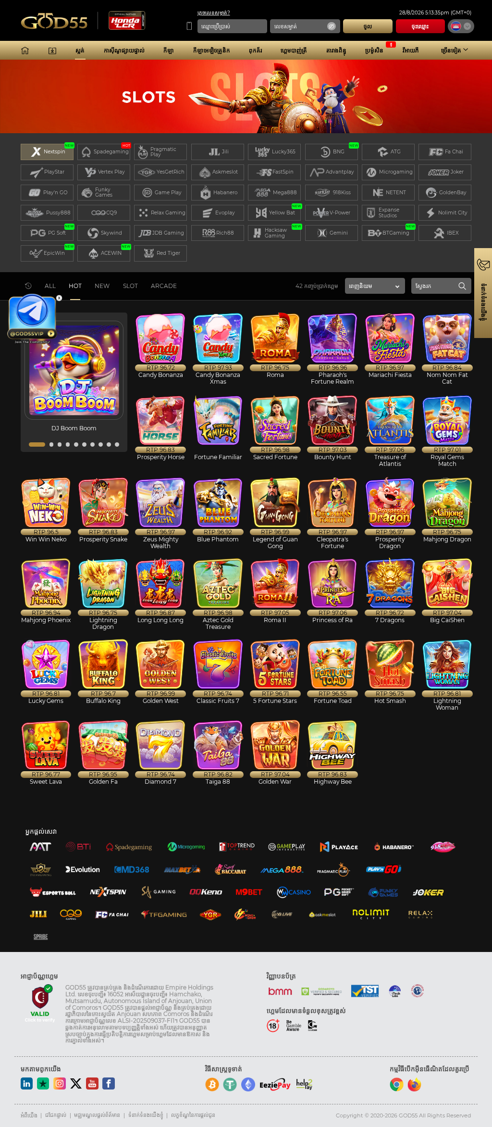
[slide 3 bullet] (60, 444)
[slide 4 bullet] (68, 444)
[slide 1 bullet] (37, 444)
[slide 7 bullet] (92, 444)
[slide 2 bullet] (51, 444)
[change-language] (461, 26)
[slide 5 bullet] (76, 444)
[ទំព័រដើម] (25, 50)
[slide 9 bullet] (109, 444)
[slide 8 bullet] (100, 444)
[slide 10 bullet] (117, 444)
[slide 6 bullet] (84, 444)
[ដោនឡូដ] (52, 50)
